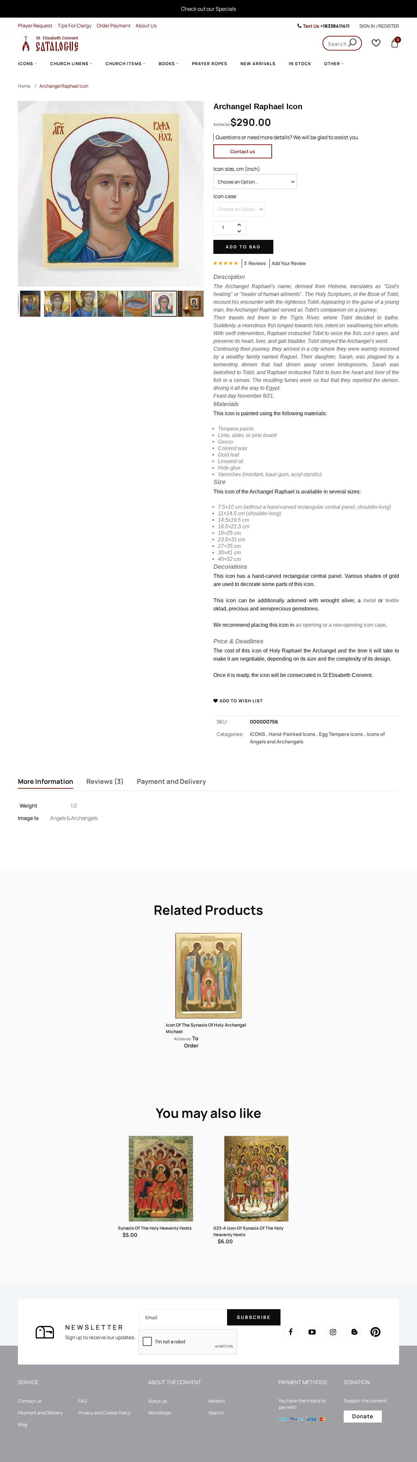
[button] (23, 303)
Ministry (216, 1401)
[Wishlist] (376, 44)
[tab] (45, 782)
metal (369, 600)
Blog (22, 1424)
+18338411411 (335, 26)
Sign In (367, 26)
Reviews (103, 781)
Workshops (159, 1413)
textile (392, 600)
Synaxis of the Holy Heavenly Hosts (155, 1228)
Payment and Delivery (171, 781)
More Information (45, 781)
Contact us (242, 151)
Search (215, 1413)
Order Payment (114, 25)
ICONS (259, 734)
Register (388, 26)
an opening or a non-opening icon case (340, 625)
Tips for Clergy (75, 25)
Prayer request (35, 25)
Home (24, 86)
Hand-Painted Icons (294, 734)
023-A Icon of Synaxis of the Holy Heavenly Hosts (248, 1231)
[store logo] (49, 43)
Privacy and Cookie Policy (104, 1413)
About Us (146, 25)
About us (157, 1401)
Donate (362, 1416)
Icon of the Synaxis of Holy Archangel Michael (206, 1028)
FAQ (82, 1401)
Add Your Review (289, 263)
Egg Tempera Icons (343, 734)
